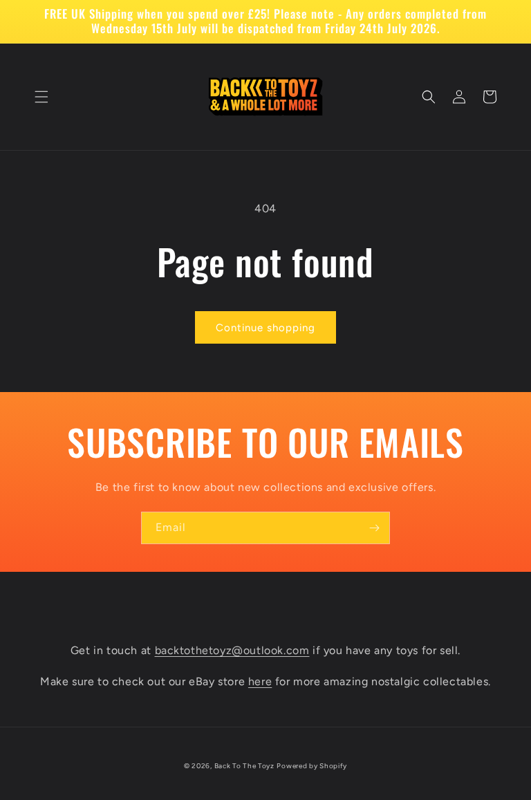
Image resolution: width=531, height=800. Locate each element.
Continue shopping (265, 328)
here (260, 681)
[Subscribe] (374, 528)
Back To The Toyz (244, 765)
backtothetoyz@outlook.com (232, 650)
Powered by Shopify (312, 765)
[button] (41, 97)
